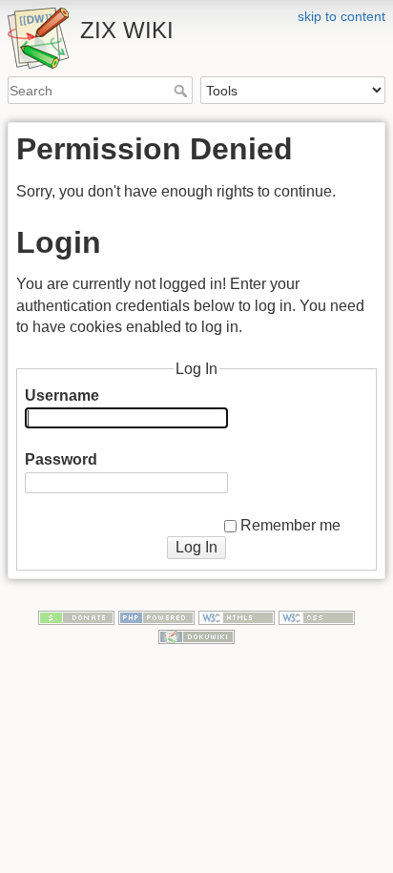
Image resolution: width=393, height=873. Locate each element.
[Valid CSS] (317, 616)
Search (183, 90)
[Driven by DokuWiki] (196, 635)
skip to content (341, 16)
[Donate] (76, 616)
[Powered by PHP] (156, 616)
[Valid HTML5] (236, 616)
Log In (196, 547)
